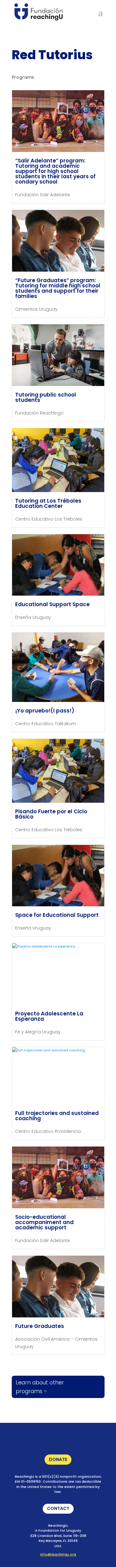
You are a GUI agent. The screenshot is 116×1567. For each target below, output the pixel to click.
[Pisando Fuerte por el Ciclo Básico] (58, 771)
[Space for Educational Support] (58, 876)
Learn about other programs (40, 1387)
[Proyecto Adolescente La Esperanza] (58, 974)
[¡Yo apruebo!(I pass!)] (58, 667)
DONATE (56, 1460)
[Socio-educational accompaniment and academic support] (58, 1177)
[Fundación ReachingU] (38, 12)
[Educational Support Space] (58, 565)
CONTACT (56, 1509)
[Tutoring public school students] (58, 355)
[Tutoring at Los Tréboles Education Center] (58, 460)
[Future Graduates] (58, 1286)
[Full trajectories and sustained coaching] (58, 1076)
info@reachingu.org (58, 1554)
